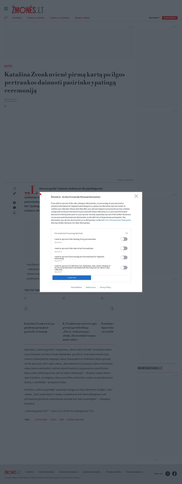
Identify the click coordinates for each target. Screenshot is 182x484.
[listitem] (91, 233)
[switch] (124, 239)
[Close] (137, 197)
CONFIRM (71, 278)
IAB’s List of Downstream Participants (116, 220)
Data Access (91, 287)
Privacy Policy (105, 287)
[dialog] (91, 242)
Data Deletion (76, 287)
